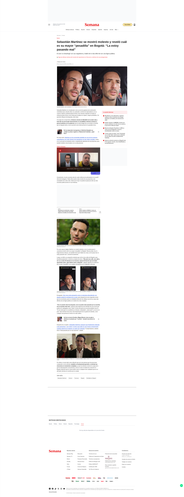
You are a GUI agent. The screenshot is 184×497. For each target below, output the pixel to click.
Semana (59, 35)
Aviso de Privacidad (54, 491)
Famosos (76, 378)
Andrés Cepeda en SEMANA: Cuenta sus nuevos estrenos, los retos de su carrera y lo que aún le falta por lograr (88, 211)
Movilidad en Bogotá (91, 378)
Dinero (68, 459)
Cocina (79, 464)
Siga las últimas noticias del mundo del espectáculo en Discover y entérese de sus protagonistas (82, 57)
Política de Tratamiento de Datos (96, 456)
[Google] (50, 489)
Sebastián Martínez (62, 378)
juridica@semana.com (110, 462)
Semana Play (70, 453)
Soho (68, 464)
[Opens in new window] (52, 489)
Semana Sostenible (82, 469)
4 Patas (68, 469)
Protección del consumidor (111, 453)
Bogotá (82, 378)
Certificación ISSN (93, 466)
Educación (80, 453)
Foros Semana (81, 456)
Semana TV (69, 456)
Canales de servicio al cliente (128, 459)
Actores (70, 378)
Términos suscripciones (94, 459)
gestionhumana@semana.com (112, 467)
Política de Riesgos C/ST (94, 461)
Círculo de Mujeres (82, 466)
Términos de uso (93, 453)
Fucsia (68, 466)
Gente (63, 35)
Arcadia (68, 461)
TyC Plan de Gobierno (94, 469)
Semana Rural (81, 461)
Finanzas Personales (82, 459)
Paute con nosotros (126, 464)
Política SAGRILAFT (93, 464)
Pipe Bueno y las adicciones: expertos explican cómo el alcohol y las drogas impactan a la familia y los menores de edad (67, 211)
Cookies (124, 467)
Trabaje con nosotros (127, 461)
